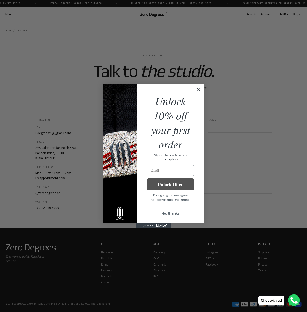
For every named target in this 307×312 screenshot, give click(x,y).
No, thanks (170, 213)
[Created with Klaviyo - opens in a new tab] (153, 225)
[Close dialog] (198, 89)
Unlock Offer (170, 184)
